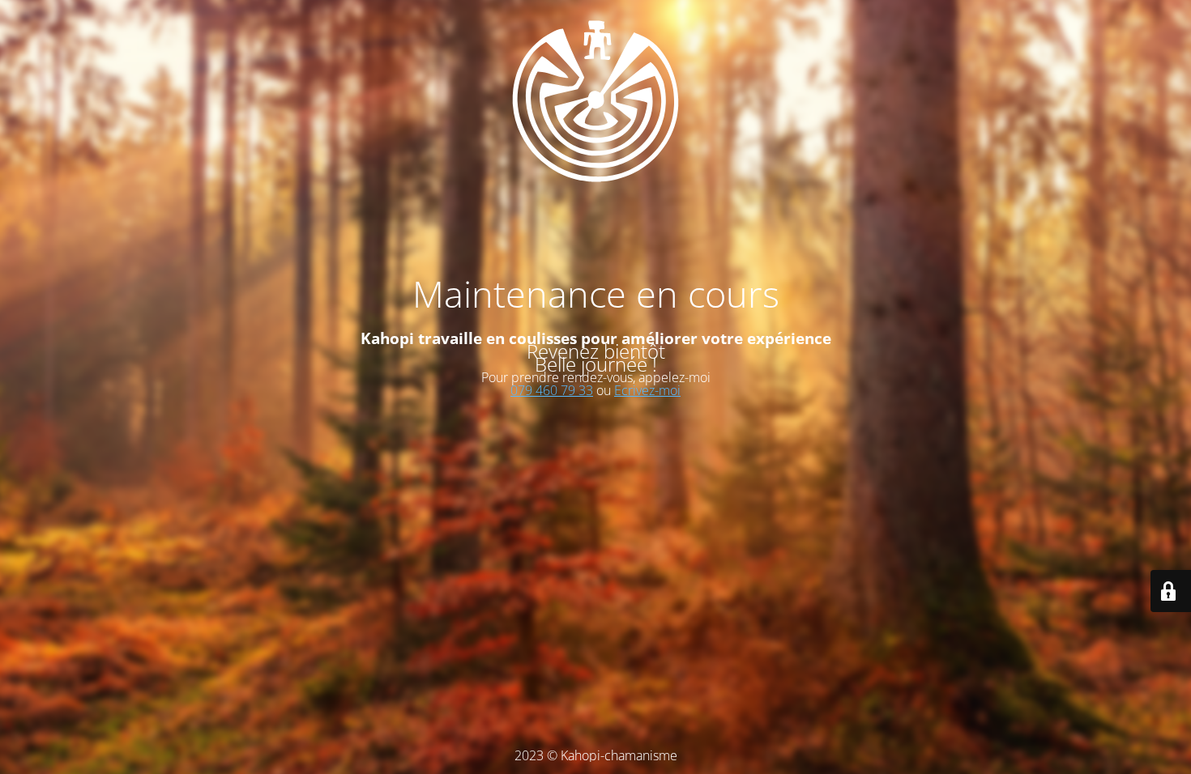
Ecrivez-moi (647, 390)
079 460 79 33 (551, 390)
